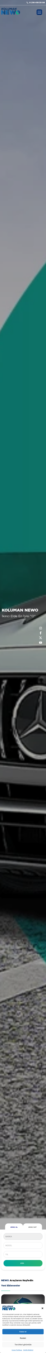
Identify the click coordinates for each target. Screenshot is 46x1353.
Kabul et (23, 1332)
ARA (22, 1263)
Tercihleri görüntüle (23, 1344)
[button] (42, 1308)
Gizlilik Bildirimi (28, 1350)
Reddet (23, 1338)
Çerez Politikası (17, 1350)
